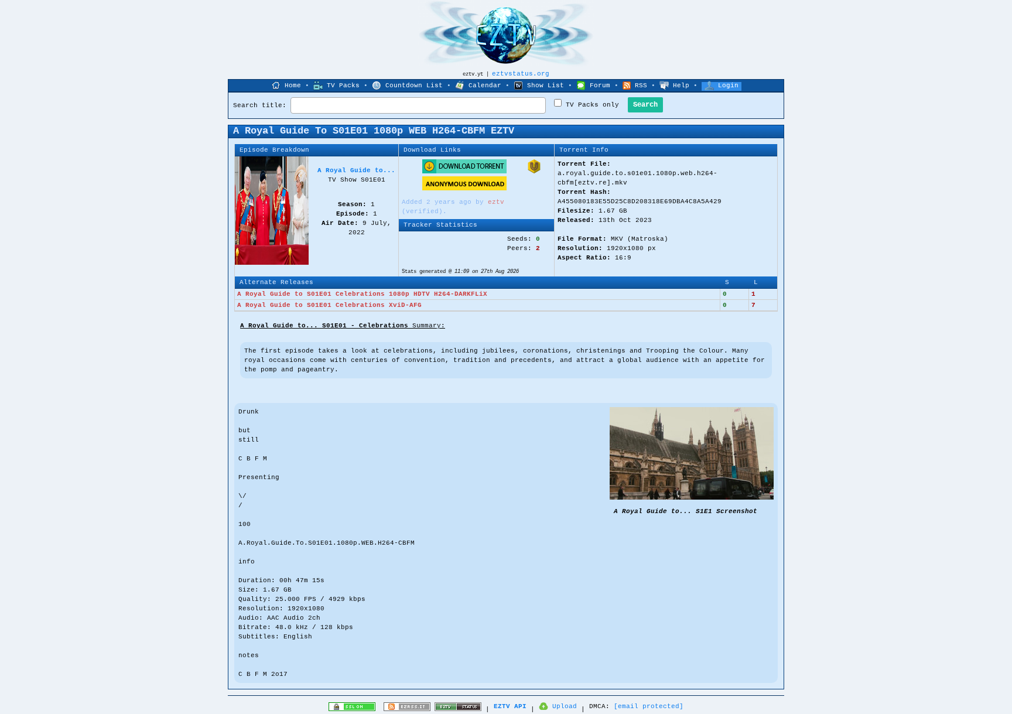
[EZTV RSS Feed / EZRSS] (407, 709)
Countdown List (414, 85)
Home (293, 85)
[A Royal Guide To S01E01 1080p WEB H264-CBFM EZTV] (692, 497)
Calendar (485, 85)
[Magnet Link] (534, 171)
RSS (641, 85)
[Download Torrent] (464, 171)
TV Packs (343, 85)
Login (728, 85)
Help (681, 85)
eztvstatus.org (520, 73)
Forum (600, 85)
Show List (545, 85)
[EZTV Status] (458, 709)
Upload (564, 706)
